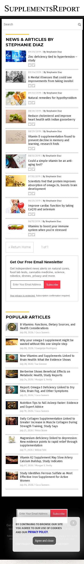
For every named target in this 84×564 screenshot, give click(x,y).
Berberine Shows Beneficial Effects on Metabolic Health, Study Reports (45, 373)
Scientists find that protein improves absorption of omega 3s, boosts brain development (52, 185)
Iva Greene (41, 364)
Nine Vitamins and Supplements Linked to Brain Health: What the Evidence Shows (47, 357)
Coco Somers (42, 332)
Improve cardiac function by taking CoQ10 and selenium (51, 207)
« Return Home (20, 247)
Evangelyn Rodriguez (46, 348)
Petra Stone (41, 430)
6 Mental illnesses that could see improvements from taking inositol (50, 79)
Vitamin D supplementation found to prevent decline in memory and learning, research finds (51, 140)
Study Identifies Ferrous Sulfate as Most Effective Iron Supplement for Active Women (46, 477)
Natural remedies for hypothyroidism (52, 98)
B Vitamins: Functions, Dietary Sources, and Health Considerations (47, 326)
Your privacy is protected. (22, 295)
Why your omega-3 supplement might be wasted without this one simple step (47, 342)
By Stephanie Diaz (52, 52)
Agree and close (44, 540)
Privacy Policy (38, 532)
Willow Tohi (40, 450)
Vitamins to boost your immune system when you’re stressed (48, 228)
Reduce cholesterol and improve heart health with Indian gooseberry (51, 117)
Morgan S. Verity (43, 379)
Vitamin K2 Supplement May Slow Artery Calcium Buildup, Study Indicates (46, 459)
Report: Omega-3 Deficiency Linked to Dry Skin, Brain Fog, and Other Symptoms (47, 389)
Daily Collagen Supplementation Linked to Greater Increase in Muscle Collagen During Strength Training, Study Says (48, 422)
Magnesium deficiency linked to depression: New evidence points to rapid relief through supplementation (48, 441)
